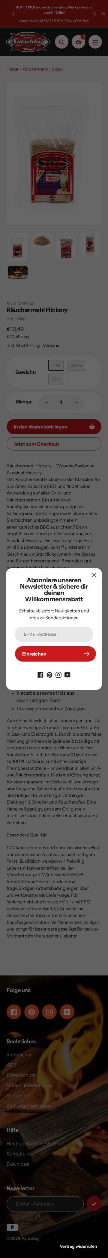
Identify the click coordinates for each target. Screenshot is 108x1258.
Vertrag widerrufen (78, 1246)
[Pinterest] (49, 674)
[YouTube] (67, 674)
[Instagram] (59, 674)
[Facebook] (41, 674)
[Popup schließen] (94, 575)
